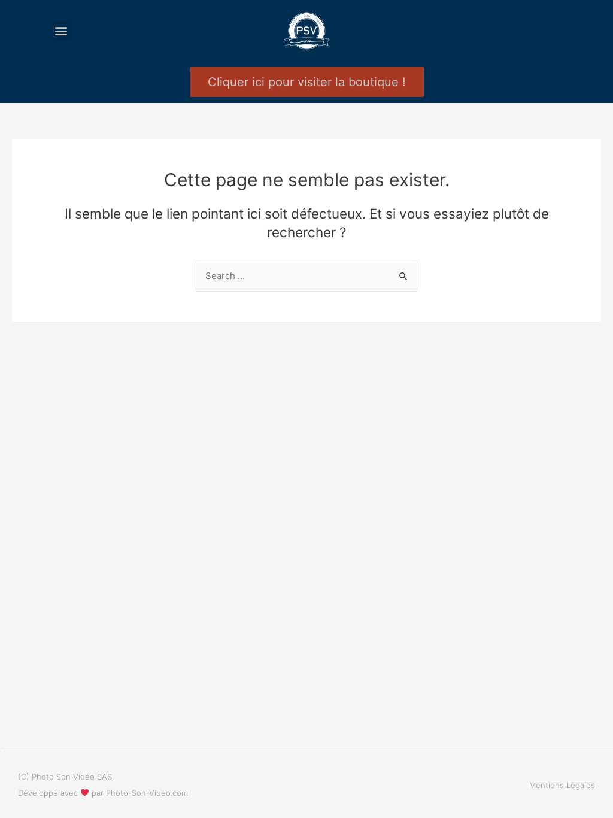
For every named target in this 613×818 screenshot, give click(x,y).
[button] (61, 31)
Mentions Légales (562, 785)
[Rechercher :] (306, 275)
